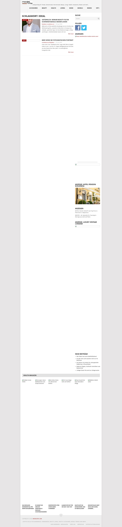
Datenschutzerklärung (93, 524)
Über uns (72, 524)
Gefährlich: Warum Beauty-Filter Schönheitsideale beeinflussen (55, 21)
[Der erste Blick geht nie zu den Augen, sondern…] (94, 441)
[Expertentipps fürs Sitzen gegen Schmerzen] (54, 441)
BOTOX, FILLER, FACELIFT (81, 211)
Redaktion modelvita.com (48, 24)
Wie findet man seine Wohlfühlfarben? (87, 356)
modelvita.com (37, 518)
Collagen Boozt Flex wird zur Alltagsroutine (88, 370)
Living (62, 8)
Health (53, 8)
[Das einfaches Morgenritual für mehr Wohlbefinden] (28, 441)
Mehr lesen (71, 33)
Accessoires (33, 8)
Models (80, 8)
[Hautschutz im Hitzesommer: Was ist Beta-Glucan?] (80, 441)
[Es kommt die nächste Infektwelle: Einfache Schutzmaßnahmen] (41, 441)
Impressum (80, 524)
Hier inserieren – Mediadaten (59, 524)
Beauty (44, 8)
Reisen (89, 8)
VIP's (97, 8)
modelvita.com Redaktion (48, 42)
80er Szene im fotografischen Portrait (57, 40)
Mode (71, 8)
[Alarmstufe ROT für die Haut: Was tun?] (67, 441)
